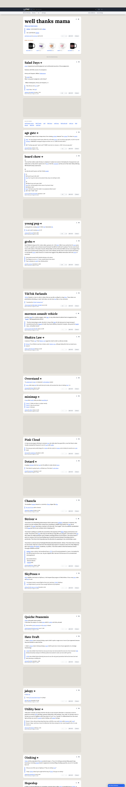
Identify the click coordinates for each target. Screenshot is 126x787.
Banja (31, 148)
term (30, 317)
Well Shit (32, 125)
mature (65, 136)
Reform (41, 341)
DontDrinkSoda (32, 774)
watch (75, 136)
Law (35, 341)
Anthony (29, 551)
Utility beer (27, 728)
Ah (26, 230)
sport (46, 646)
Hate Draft (27, 661)
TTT (51, 551)
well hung (56, 123)
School (32, 546)
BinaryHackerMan (34, 193)
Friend (27, 403)
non (41, 761)
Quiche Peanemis (28, 628)
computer (55, 164)
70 (55, 582)
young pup (27, 233)
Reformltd (33, 349)
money (58, 448)
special (39, 718)
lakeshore (32, 728)
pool (73, 721)
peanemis (37, 625)
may (69, 524)
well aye (71, 123)
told (36, 385)
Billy (27, 139)
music (74, 245)
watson (29, 700)
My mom (28, 507)
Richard (28, 344)
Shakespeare (43, 73)
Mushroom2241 (36, 628)
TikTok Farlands (28, 305)
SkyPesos (26, 587)
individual (31, 465)
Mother (28, 29)
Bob (27, 178)
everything (44, 400)
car (29, 694)
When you (27, 26)
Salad (27, 89)
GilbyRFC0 (32, 92)
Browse (33, 13)
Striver (26, 565)
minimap (26, 410)
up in (36, 86)
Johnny (31, 771)
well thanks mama (28, 36)
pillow (44, 29)
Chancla (26, 510)
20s (52, 227)
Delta (26, 577)
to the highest (46, 382)
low (55, 299)
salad (28, 77)
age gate (26, 148)
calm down (55, 468)
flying (48, 504)
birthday (28, 141)
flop (57, 504)
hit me (31, 507)
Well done (49, 123)
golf (36, 714)
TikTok (26, 297)
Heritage (44, 13)
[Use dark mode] (102, 9)
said (35, 89)
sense (58, 465)
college (60, 523)
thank (32, 26)
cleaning (67, 721)
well (44, 123)
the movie (44, 625)
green (26, 66)
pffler (31, 661)
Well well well (64, 123)
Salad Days (27, 92)
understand (29, 382)
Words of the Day (26, 13)
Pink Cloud (27, 453)
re (30, 230)
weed (51, 771)
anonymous (35, 36)
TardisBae (31, 510)
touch (46, 445)
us (39, 468)
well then (38, 125)
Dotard (26, 471)
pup (38, 230)
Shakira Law (27, 349)
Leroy (27, 385)
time (47, 164)
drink (60, 721)
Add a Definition (91, 13)
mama (35, 26)
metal (36, 261)
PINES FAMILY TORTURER (37, 305)
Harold (29, 562)
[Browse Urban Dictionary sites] (27, 9)
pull (30, 697)
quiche (33, 625)
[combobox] (65, 9)
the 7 (67, 385)
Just (28, 584)
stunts (38, 697)
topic (34, 382)
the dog (31, 233)
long (39, 465)
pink (76, 448)
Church (40, 324)
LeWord (30, 410)
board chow (27, 193)
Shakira (51, 344)
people (47, 171)
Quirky (26, 620)
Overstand (27, 388)
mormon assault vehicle (29, 329)
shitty (27, 694)
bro (42, 302)
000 (57, 582)
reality (52, 445)
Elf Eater (32, 388)
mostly (32, 400)
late (44, 227)
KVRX (36, 329)
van (47, 317)
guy (39, 534)
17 (37, 259)
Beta (62, 532)
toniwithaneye (33, 453)
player (31, 640)
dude (46, 448)
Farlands (38, 302)
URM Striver (31, 565)
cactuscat (30, 264)
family (27, 319)
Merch (77, 36)
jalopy (26, 700)
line (55, 322)
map (27, 400)
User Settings (100, 13)
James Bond (34, 697)
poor (74, 577)
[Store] (99, 9)
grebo (26, 264)
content (55, 136)
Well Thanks (38, 123)
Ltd (44, 341)
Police (26, 761)
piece (43, 622)
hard (28, 579)
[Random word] (95, 9)
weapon (34, 504)
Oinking (26, 774)
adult (38, 227)
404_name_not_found (34, 587)
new (48, 443)
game (55, 139)
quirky (50, 622)
